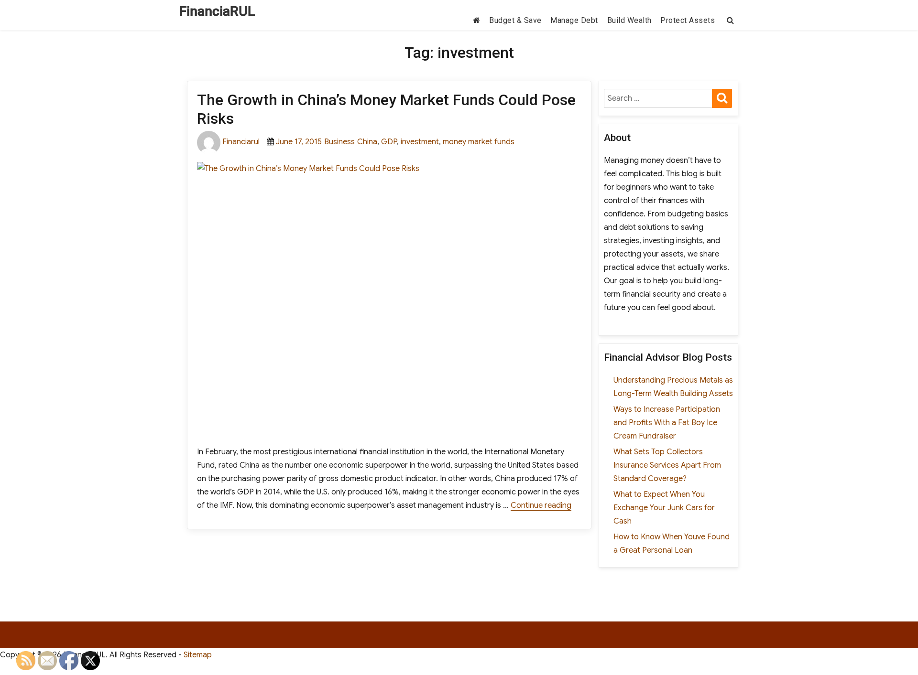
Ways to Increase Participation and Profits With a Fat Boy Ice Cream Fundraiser (666, 423)
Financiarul (241, 142)
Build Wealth (629, 20)
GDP (389, 142)
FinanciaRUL (217, 11)
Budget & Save (515, 20)
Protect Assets (687, 20)
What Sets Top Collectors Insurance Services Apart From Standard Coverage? (667, 465)
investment (420, 142)
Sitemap (198, 655)
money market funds (478, 142)
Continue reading (541, 505)
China (367, 142)
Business (339, 142)
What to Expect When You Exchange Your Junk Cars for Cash (664, 508)
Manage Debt (574, 20)
